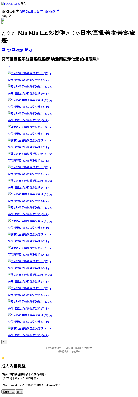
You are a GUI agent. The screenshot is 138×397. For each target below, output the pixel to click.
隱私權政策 (63, 351)
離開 (19, 391)
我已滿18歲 (8, 391)
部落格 (19, 50)
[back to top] (4, 342)
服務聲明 (76, 351)
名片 (31, 50)
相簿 (8, 50)
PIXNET (57, 348)
